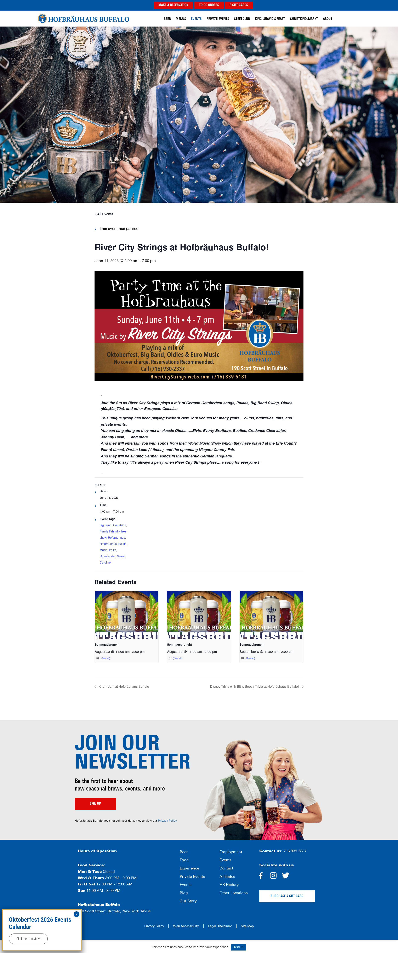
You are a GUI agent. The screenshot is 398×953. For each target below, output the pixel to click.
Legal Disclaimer (220, 926)
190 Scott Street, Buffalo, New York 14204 (114, 911)
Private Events (192, 877)
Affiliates (227, 877)
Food (184, 860)
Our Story (188, 901)
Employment (231, 852)
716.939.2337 (295, 851)
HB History (229, 885)
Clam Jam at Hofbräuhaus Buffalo (123, 686)
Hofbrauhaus (116, 537)
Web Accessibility (186, 926)
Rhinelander (107, 556)
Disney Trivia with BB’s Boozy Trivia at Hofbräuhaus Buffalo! (255, 686)
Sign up (95, 803)
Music (103, 550)
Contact (226, 869)
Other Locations (234, 893)
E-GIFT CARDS (238, 5)
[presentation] (126, 615)
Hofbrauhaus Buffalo (113, 544)
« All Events (104, 213)
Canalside (119, 525)
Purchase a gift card (287, 896)
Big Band (106, 525)
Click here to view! (28, 939)
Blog (184, 893)
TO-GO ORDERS (209, 5)
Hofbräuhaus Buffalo (83, 18)
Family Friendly (110, 531)
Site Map (247, 926)
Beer (184, 852)
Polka (112, 550)
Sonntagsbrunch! (107, 644)
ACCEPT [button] (238, 947)
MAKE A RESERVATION (173, 5)
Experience (189, 869)
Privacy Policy (167, 820)
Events (186, 885)
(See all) (105, 658)
